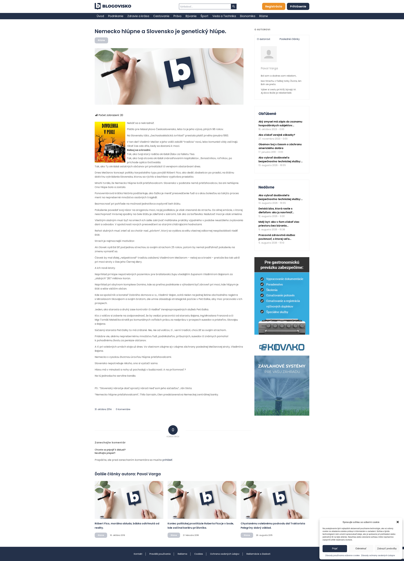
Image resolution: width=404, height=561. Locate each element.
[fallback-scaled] (169, 76)
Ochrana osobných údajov (224, 553)
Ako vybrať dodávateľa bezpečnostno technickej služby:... (280, 159)
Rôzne (101, 40)
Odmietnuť (360, 548)
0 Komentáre (123, 409)
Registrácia (273, 6)
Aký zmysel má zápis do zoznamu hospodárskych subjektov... (280, 123)
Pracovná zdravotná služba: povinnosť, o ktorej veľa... (276, 237)
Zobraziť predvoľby (387, 548)
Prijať (335, 548)
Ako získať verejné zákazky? (276, 135)
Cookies (198, 553)
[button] (397, 522)
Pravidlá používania (160, 553)
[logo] (113, 6)
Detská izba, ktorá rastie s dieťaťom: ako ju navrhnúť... (276, 210)
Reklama (182, 553)
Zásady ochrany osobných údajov (378, 555)
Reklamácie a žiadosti (258, 553)
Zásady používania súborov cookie (342, 555)
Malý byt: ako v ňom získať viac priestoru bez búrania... (278, 223)
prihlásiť (167, 460)
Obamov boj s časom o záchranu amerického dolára (280, 146)
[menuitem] (100, 16)
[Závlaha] (281, 414)
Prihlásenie (298, 6)
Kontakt (138, 553)
